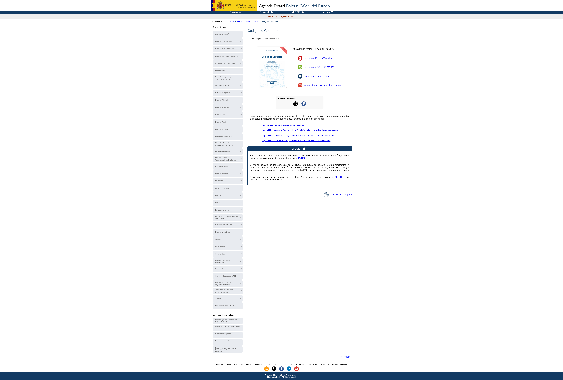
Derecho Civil (220, 115)
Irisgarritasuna (272, 365)
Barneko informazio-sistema (307, 365)
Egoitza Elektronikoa (235, 365)
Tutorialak (325, 365)
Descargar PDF (318, 58)
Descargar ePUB (319, 67)
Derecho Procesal (221, 173)
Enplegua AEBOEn (339, 365)
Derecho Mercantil (221, 129)
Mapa (248, 365)
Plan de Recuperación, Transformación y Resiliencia (225, 159)
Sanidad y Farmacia (222, 188)
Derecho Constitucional (223, 41)
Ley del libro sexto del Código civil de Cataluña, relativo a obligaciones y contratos (300, 130)
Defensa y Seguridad (222, 93)
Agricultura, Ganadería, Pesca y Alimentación (226, 217)
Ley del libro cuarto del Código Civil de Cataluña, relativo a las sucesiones (296, 140)
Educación (219, 181)
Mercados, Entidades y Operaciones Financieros (224, 144)
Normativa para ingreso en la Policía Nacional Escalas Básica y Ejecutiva (227, 349)
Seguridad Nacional (222, 85)
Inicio (231, 21)
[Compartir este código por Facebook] (303, 105)
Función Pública (221, 71)
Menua (326, 12)
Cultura (217, 203)
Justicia (218, 298)
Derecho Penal (220, 122)
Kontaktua (220, 365)
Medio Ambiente (220, 247)
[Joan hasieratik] (294, 6)
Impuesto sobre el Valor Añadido (226, 341)
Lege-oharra (259, 365)
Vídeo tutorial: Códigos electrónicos (322, 85)
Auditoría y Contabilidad (223, 151)
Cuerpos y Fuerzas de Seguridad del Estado (223, 283)
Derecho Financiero (222, 107)
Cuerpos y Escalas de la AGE (225, 276)
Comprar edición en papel (317, 76)
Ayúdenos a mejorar (341, 194)
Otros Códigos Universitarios (225, 269)
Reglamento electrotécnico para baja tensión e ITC (226, 320)
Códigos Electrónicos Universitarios (222, 261)
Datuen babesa (287, 365)
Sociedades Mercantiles (223, 137)
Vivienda (218, 239)
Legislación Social (221, 166)
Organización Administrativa (225, 63)
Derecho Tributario (222, 100)
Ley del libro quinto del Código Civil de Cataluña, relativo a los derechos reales (298, 135)
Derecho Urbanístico (222, 232)
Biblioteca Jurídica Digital (247, 21)
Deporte (218, 195)
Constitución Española (223, 34)
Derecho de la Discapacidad (225, 49)
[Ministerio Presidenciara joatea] (234, 5)
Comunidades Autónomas (224, 225)
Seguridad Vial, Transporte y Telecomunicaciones (225, 78)
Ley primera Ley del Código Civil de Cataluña (283, 125)
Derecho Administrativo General (226, 56)
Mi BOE (339, 177)
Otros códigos (220, 254)
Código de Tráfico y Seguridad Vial (227, 326)
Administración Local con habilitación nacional (224, 291)
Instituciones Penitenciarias (225, 305)
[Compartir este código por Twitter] (295, 105)
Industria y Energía (222, 210)
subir (347, 357)
